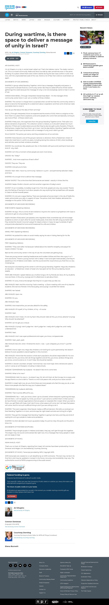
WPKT (19, 576)
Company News (43, 566)
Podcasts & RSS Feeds (66, 569)
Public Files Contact (12, 577)
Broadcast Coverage (86, 566)
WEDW (18, 574)
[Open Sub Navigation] (11, 20)
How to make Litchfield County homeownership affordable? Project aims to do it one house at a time (92, 85)
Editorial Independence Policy (89, 580)
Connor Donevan (26, 52)
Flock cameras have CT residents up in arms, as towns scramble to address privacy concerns (93, 55)
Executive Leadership (45, 569)
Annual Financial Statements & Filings (89, 563)
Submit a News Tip (65, 562)
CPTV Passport (64, 583)
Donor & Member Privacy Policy (69, 591)
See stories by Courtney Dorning (24, 537)
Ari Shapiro (15, 52)
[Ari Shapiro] (8, 512)
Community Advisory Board (47, 579)
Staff (40, 572)
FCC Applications (85, 573)
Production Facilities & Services (89, 583)
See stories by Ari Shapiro (22, 510)
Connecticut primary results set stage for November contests (91, 74)
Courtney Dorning (39, 52)
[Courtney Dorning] (8, 536)
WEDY (21, 574)
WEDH (9, 574)
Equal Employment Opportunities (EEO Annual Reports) (69, 587)
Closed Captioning (86, 570)
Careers (41, 586)
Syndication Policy (86, 576)
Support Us (42, 593)
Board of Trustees (44, 576)
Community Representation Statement (68, 576)
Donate (99, 7)
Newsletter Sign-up (65, 566)
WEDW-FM (11, 576)
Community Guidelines (66, 580)
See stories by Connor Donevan (15, 526)
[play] (7, 15)
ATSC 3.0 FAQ (21, 577)
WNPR (15, 576)
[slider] (14, 15)
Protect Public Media (81, 20)
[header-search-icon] (78, 7)
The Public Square (86, 591)
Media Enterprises (44, 582)
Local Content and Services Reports (88, 587)
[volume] (11, 15)
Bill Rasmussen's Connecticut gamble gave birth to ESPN (93, 65)
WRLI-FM (24, 576)
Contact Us (42, 589)
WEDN (13, 574)
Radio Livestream (65, 572)
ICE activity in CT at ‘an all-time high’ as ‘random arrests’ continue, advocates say (93, 96)
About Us (41, 562)
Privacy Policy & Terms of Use (68, 594)
